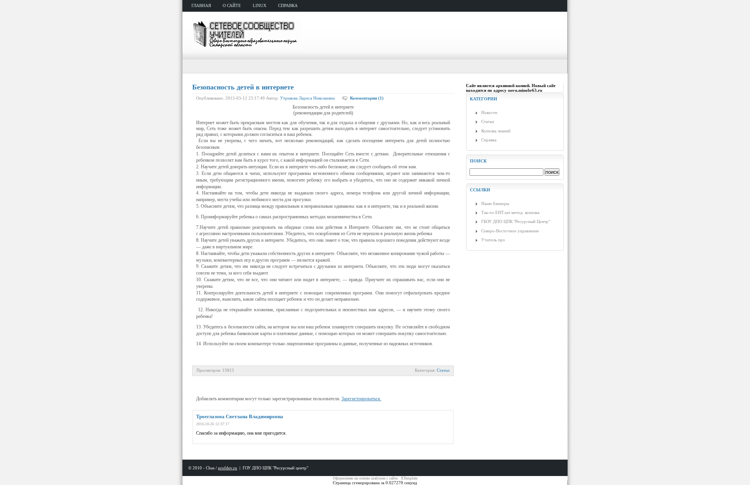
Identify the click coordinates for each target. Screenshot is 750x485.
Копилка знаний (496, 130)
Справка (488, 139)
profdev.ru (227, 467)
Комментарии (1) (367, 98)
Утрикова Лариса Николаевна (307, 98)
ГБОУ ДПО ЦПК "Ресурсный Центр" (515, 221)
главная (201, 5)
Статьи (443, 370)
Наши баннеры (495, 203)
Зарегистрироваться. (361, 398)
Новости (489, 112)
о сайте (232, 5)
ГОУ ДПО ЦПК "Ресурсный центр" (275, 467)
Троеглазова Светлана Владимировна (239, 416)
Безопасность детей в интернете (243, 87)
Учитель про (493, 239)
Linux (259, 5)
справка (288, 5)
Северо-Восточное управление (510, 230)
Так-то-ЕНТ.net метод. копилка (510, 212)
